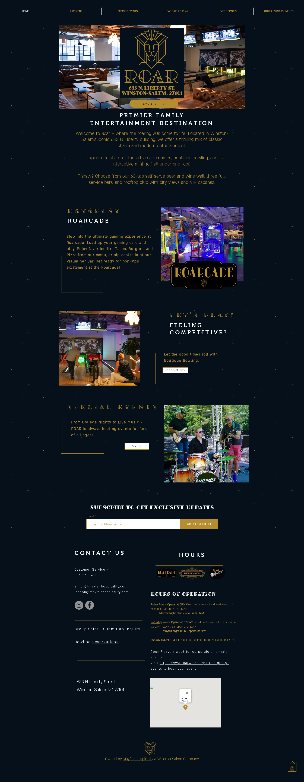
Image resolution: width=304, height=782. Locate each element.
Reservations (105, 642)
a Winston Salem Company (176, 759)
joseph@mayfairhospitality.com (102, 592)
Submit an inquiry (121, 629)
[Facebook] (89, 605)
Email (90, 516)
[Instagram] (79, 605)
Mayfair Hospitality (138, 759)
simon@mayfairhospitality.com (101, 586)
